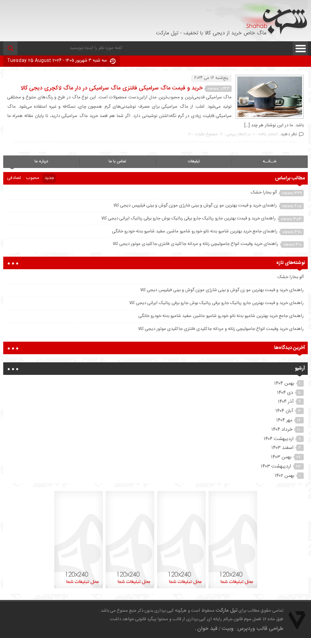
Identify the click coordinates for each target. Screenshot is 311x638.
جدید (49, 178)
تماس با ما (117, 161)
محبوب (32, 178)
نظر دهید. (288, 134)
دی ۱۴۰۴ (285, 393)
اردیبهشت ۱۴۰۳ (276, 466)
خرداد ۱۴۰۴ (281, 429)
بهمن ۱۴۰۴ (284, 383)
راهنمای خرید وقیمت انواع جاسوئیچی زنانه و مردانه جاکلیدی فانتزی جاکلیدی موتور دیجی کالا (195, 244)
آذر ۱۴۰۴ (286, 402)
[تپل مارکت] (273, 19)
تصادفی (14, 178)
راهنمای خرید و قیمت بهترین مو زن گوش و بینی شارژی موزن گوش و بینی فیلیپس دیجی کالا (195, 205)
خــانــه (270, 161)
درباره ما (41, 161)
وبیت (228, 628)
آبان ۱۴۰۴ (284, 411)
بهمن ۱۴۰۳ (281, 457)
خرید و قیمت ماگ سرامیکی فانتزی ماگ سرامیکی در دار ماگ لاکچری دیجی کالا (111, 88)
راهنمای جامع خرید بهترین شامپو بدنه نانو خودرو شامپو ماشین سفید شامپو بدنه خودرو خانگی (194, 231)
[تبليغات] (233, 588)
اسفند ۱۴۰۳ (282, 448)
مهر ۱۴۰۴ (284, 420)
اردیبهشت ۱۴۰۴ (279, 439)
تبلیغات (194, 161)
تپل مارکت (226, 610)
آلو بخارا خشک (264, 192)
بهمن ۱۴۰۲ (284, 476)
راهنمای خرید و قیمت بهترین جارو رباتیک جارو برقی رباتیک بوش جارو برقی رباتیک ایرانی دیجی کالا (188, 218)
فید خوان (207, 628)
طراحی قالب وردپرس (260, 628)
